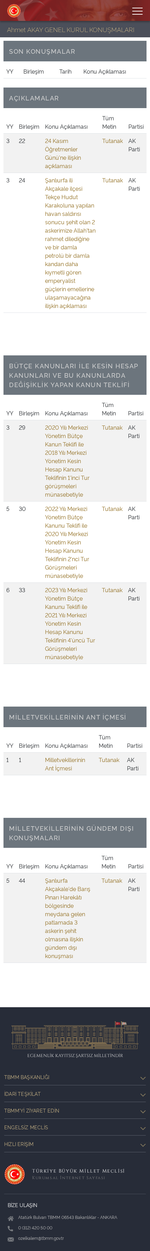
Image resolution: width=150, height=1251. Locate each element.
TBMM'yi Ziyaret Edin (31, 1110)
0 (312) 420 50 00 (35, 1227)
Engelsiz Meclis (26, 1127)
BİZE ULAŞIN (22, 1204)
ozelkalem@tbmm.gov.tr (41, 1238)
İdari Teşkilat (22, 1093)
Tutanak (112, 140)
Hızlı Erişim (18, 1143)
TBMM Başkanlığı (26, 1076)
